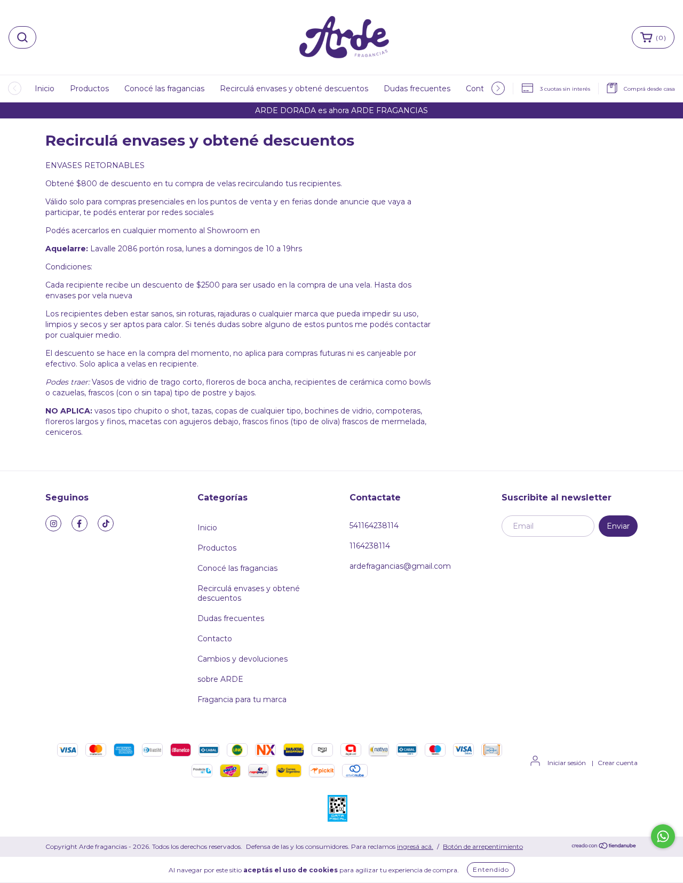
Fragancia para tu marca (242, 699)
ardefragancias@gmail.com (400, 566)
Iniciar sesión (566, 763)
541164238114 (374, 525)
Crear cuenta (618, 763)
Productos (89, 88)
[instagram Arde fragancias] (53, 523)
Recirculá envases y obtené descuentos (294, 88)
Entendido (491, 869)
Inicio (44, 88)
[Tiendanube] (604, 847)
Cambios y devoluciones (242, 659)
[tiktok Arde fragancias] (106, 523)
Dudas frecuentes (417, 88)
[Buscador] (22, 37)
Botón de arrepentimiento (483, 846)
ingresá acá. (415, 846)
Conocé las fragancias (164, 88)
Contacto (214, 638)
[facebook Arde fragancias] (80, 523)
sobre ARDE (220, 679)
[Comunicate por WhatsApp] (663, 836)
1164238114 (370, 546)
